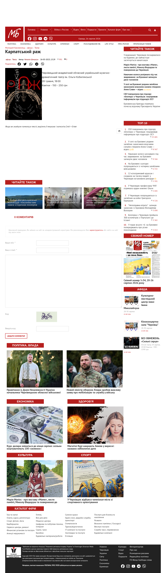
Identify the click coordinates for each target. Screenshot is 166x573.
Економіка (25, 44)
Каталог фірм (114, 29)
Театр (14, 59)
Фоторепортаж (136, 546)
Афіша (142, 289)
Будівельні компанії (103, 533)
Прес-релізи (123, 44)
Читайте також (142, 49)
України (103, 553)
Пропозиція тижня (142, 44)
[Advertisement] (63, 159)
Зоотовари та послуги (75, 533)
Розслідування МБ (92, 44)
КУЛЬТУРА (25, 455)
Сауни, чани (41, 530)
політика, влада (25, 345)
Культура (52, 44)
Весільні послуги (101, 527)
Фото (83, 29)
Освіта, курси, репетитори (18, 518)
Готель (39, 515)
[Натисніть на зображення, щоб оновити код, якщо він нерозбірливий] (46, 321)
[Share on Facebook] (19, 64)
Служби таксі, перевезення (106, 530)
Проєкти (102, 29)
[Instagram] (34, 38)
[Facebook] (29, 38)
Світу (102, 556)
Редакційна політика (139, 556)
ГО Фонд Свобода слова (141, 560)
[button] (155, 29)
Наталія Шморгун (31, 59)
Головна (31, 29)
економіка (25, 401)
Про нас (126, 29)
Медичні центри (43, 521)
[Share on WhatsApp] (30, 64)
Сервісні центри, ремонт (18, 527)
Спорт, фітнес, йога (15, 521)
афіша (8, 59)
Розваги (97, 520)
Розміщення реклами (139, 553)
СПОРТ (86, 455)
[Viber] (50, 38)
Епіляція (69, 536)
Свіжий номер (142, 235)
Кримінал (64, 44)
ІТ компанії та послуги (75, 530)
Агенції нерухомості (16, 533)
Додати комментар (16, 336)
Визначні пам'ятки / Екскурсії (107, 523)
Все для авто (41, 518)
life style (109, 44)
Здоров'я (39, 44)
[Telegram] (45, 38)
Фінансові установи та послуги (20, 530)
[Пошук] (149, 29)
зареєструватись (96, 230)
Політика (11, 44)
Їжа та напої (12, 515)
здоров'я (86, 401)
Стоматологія (71, 523)
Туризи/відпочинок (74, 527)
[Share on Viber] (42, 64)
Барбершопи (13, 524)
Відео (76, 29)
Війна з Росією (61, 29)
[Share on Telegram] (36, 64)
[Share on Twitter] (25, 64)
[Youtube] (40, 38)
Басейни (40, 533)
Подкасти (91, 29)
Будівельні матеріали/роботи (49, 536)
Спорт (76, 44)
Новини (44, 29)
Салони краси (71, 515)
